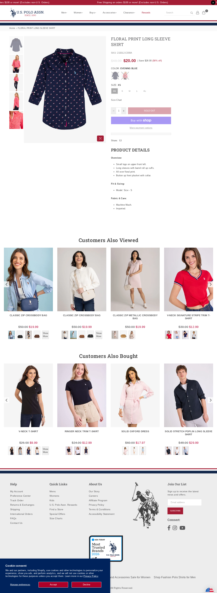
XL (144, 91)
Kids (52, 500)
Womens (54, 495)
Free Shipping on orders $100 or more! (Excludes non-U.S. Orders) (128, 2)
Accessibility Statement (101, 514)
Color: (124, 68)
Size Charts (56, 518)
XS (114, 91)
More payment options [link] (141, 128)
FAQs (13, 518)
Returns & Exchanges (22, 504)
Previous (27, 90)
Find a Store (56, 509)
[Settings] (198, 12)
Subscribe (175, 511)
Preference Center (20, 495)
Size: (116, 85)
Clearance (128, 12)
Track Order (17, 500)
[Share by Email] (120, 140)
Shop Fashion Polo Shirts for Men (175, 577)
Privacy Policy (90, 576)
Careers (93, 495)
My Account (16, 491)
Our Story (94, 491)
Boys (92, 12)
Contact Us (16, 523)
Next (103, 90)
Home (12, 28)
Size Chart (116, 100)
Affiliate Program (98, 500)
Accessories (109, 12)
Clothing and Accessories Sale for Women (124, 577)
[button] (6, 284)
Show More (45, 335)
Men (63, 12)
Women (77, 12)
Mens (53, 491)
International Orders (21, 514)
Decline (86, 584)
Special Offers (57, 514)
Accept (53, 584)
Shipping (15, 509)
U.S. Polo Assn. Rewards (63, 504)
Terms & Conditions (100, 509)
